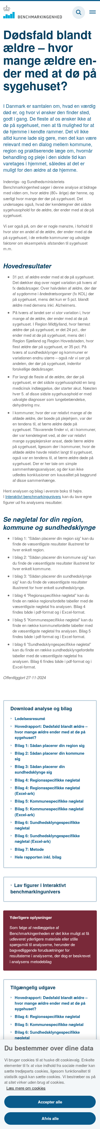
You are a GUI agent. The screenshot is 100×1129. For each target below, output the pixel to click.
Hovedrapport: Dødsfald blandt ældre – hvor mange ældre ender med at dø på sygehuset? (51, 732)
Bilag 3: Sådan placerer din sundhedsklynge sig (40, 769)
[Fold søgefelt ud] (78, 12)
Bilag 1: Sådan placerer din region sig (50, 745)
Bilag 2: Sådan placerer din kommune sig (49, 756)
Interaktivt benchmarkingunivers (33, 496)
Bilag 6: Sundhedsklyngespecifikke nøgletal (47, 825)
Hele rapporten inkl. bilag (38, 857)
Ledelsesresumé (30, 718)
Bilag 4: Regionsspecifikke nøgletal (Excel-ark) (47, 790)
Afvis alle (50, 1118)
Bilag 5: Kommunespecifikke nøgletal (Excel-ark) (49, 811)
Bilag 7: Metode (29, 849)
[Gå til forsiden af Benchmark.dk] (31, 12)
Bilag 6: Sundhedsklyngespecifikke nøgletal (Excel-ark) (47, 838)
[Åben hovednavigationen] (94, 13)
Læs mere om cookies (26, 1088)
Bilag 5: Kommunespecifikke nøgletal (49, 801)
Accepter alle (50, 1102)
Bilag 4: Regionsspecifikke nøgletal (47, 780)
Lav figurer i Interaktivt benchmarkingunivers (38, 888)
